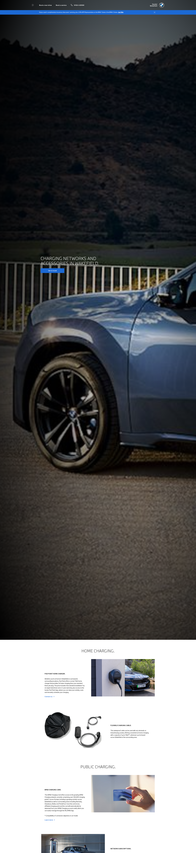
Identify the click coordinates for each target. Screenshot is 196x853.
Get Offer (120, 12)
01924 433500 (79, 5)
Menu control (33, 5)
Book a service (61, 5)
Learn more (49, 820)
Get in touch (52, 271)
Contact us (48, 696)
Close (154, 12)
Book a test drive (45, 5)
